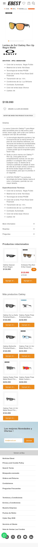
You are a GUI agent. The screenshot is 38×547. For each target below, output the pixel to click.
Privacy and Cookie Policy (13, 463)
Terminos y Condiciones (12, 497)
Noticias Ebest (8, 458)
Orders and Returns (11, 478)
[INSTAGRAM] (13, 537)
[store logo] (14, 3)
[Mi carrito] (29, 3)
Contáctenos (8, 483)
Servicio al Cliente (10, 524)
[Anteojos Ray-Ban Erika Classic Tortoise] (28, 255)
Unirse (29, 440)
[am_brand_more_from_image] (10, 305)
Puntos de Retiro (9, 513)
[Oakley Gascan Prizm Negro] (10, 255)
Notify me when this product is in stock (18, 115)
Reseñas (6, 229)
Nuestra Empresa (10, 508)
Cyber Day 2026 (9, 518)
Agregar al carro (12, 281)
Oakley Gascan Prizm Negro (9, 266)
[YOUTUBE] (25, 537)
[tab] (19, 122)
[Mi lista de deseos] (24, 3)
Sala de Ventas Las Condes (14, 529)
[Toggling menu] (4, 3)
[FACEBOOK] (19, 537)
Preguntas (6, 234)
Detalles (6, 123)
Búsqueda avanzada (11, 473)
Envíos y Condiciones (11, 503)
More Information (9, 224)
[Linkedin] (31, 537)
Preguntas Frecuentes (12, 488)
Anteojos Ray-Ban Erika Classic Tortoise (28, 267)
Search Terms (8, 468)
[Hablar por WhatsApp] (4, 535)
